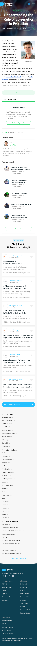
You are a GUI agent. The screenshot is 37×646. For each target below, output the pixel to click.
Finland (17, 257)
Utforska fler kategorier (18, 558)
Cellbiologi (6, 440)
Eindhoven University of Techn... (12, 544)
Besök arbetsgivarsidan (18, 123)
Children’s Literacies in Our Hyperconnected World (19, 181)
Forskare (5, 466)
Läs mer (17, 93)
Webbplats (15, 145)
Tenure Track (6, 475)
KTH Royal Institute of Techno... (12, 540)
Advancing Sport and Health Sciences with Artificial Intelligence (21, 168)
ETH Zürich (6, 537)
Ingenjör (22, 606)
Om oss (4, 590)
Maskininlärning (7, 417)
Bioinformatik (7, 436)
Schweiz (5, 498)
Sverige (5, 492)
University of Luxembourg (10, 527)
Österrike (5, 511)
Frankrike (5, 518)
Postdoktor (6, 456)
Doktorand (6, 453)
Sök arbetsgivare (6, 587)
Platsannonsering (7, 621)
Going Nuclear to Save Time (19, 193)
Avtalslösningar (6, 624)
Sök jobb (4, 584)
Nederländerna (7, 495)
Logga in (4, 594)
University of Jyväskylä (18, 107)
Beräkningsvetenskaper (9, 433)
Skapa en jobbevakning (8, 597)
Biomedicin (6, 443)
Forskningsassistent (8, 479)
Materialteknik (7, 427)
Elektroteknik (7, 424)
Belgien (5, 489)
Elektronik (6, 446)
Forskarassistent (25, 610)
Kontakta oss (5, 600)
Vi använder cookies (16, 640)
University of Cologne (9, 550)
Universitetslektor (8, 459)
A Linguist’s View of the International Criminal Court (19, 216)
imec (4, 547)
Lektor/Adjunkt (24, 594)
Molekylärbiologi (7, 430)
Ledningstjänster (25, 613)
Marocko (5, 508)
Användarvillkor (6, 640)
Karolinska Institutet (8, 534)
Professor (5, 463)
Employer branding (7, 627)
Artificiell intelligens (8, 420)
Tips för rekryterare (7, 633)
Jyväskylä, (12, 257)
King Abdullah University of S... (11, 553)
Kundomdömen (6, 630)
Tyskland (5, 501)
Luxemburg (6, 505)
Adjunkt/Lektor (7, 469)
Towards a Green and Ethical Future (21, 204)
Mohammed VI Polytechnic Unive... (13, 531)
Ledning (5, 482)
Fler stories (18, 229)
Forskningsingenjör (8, 472)
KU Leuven (6, 524)
